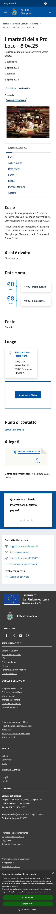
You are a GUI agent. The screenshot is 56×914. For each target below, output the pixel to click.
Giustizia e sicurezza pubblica (15, 722)
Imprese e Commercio (11, 699)
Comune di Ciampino (14, 429)
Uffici (4, 658)
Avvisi (4, 763)
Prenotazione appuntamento (15, 832)
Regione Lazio (10, 3)
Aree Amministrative (11, 654)
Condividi (10, 88)
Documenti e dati (9, 673)
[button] (28, 909)
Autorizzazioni (8, 737)
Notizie (5, 755)
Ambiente (6, 729)
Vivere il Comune (21, 23)
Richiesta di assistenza (12, 844)
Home (6, 23)
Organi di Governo (10, 650)
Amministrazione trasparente (15, 858)
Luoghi (5, 777)
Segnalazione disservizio (13, 836)
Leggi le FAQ (7, 840)
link (47, 891)
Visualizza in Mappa (28, 395)
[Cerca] (50, 12)
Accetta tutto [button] (28, 897)
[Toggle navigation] (5, 11)
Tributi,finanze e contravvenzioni (17, 725)
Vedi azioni (23, 88)
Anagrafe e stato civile (12, 688)
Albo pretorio (8, 862)
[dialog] (28, 892)
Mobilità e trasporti (10, 707)
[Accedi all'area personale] (45, 3)
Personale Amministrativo (14, 669)
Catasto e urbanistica (11, 703)
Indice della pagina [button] (17, 147)
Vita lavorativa (8, 696)
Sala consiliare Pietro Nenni (22, 354)
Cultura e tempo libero (12, 692)
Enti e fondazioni (9, 662)
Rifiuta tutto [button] (28, 904)
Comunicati (7, 759)
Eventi (35, 23)
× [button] (53, 873)
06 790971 (23, 818)
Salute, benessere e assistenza (16, 733)
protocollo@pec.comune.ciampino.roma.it (25, 814)
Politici (5, 665)
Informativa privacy (11, 866)
